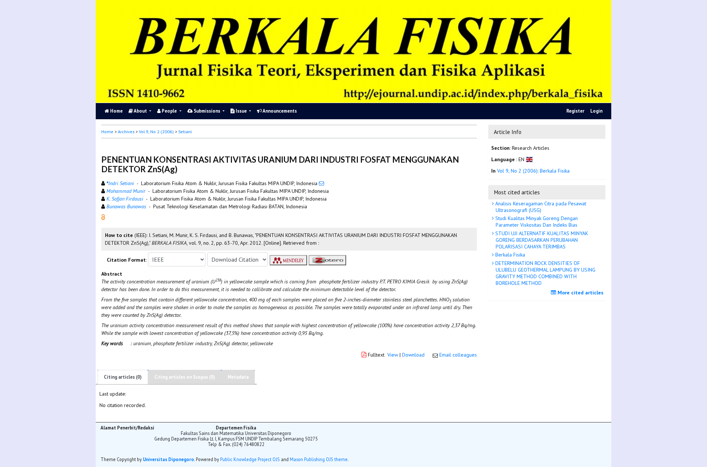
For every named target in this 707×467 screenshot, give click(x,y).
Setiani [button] (185, 131)
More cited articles (580, 292)
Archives (126, 131)
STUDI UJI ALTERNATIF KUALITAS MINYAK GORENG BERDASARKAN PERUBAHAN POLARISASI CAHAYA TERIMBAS (541, 240)
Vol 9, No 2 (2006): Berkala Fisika (533, 170)
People (169, 111)
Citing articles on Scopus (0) (184, 377)
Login (596, 111)
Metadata (238, 377)
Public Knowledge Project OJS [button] (250, 459)
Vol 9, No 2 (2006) (156, 131)
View (392, 354)
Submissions (207, 111)
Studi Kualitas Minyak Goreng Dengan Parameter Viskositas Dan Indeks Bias (536, 221)
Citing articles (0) (123, 377)
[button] (103, 216)
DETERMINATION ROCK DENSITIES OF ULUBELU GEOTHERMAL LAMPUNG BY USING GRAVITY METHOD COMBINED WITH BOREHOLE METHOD (544, 273)
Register (575, 111)
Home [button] (107, 131)
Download (413, 354)
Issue (241, 111)
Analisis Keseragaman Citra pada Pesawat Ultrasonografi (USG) (540, 206)
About (140, 111)
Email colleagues (458, 354)
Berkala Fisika (509, 254)
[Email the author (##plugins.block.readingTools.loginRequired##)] (321, 183)
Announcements (279, 111)
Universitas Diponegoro (168, 459)
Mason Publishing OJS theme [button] (319, 459)
